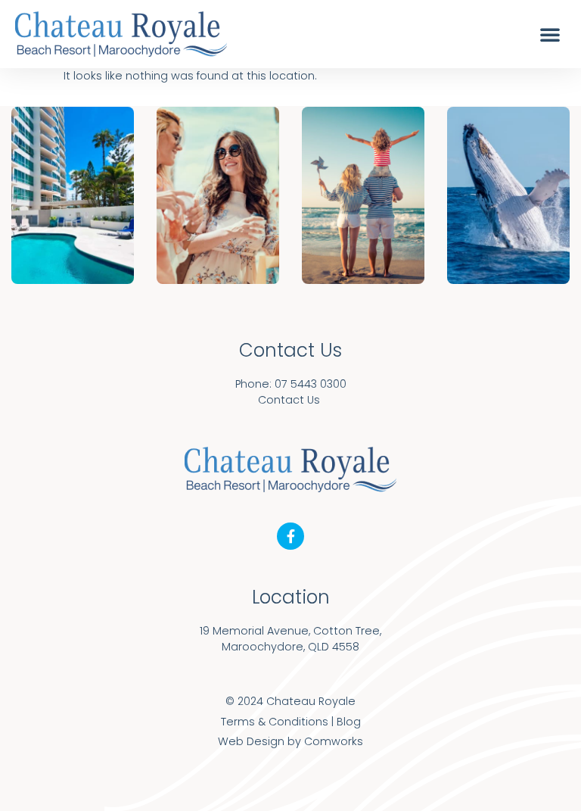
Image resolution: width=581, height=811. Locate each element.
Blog (349, 721)
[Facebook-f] (290, 536)
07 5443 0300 (310, 383)
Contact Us (289, 399)
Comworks (333, 741)
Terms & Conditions (274, 721)
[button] (550, 34)
